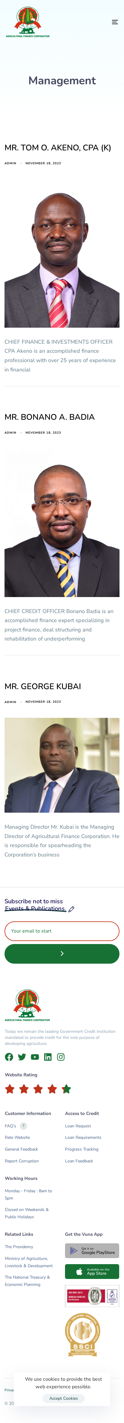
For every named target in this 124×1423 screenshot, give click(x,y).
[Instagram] (61, 1057)
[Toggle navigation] (99, 22)
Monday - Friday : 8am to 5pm (28, 1194)
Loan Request (78, 1126)
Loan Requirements (83, 1137)
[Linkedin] (48, 1057)
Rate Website (17, 1137)
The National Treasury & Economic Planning (27, 1280)
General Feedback (21, 1149)
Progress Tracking (81, 1149)
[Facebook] (9, 1057)
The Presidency (19, 1247)
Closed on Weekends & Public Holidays (27, 1213)
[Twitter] (22, 1057)
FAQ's (14, 1126)
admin (10, 163)
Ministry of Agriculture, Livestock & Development (29, 1262)
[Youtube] (35, 1057)
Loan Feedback (79, 1161)
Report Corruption (22, 1161)
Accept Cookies (63, 1398)
